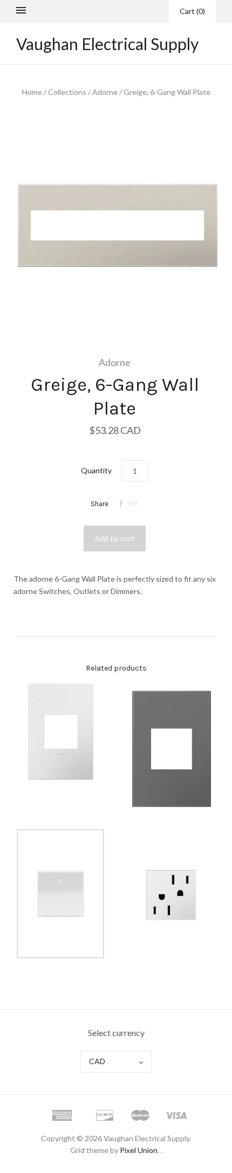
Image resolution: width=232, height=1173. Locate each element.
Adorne (105, 91)
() (192, 11)
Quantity (96, 470)
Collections (67, 91)
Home (32, 91)
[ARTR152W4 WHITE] (171, 894)
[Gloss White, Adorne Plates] (60, 731)
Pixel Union (139, 1150)
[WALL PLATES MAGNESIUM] (171, 749)
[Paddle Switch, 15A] (60, 893)
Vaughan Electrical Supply (107, 43)
